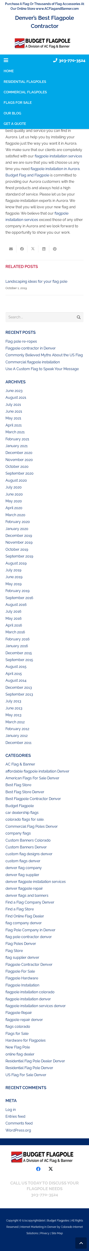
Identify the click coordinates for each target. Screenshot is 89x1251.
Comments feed (19, 1123)
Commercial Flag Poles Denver (31, 826)
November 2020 (19, 460)
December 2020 (18, 453)
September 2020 (19, 473)
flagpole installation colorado (30, 992)
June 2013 (13, 708)
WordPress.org (18, 1130)
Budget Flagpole (19, 806)
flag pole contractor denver (28, 937)
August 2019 (15, 563)
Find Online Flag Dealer (24, 916)
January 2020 (16, 529)
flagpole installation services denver (35, 1006)
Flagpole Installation (22, 985)
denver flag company (23, 868)
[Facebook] (38, 1169)
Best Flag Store (18, 785)
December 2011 (18, 743)
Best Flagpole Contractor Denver (33, 799)
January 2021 (16, 446)
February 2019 (17, 591)
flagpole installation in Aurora (55, 169)
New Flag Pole (17, 1047)
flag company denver (23, 923)
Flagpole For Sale (20, 971)
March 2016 (15, 632)
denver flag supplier (22, 875)
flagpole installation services (58, 156)
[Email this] (10, 249)
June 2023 (14, 391)
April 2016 (13, 625)
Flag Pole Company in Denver (30, 930)
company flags (18, 833)
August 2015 (15, 666)
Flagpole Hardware (21, 978)
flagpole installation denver (28, 999)
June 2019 (13, 577)
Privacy (45, 1233)
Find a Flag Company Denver (29, 902)
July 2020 (13, 487)
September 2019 (19, 556)
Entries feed (15, 1116)
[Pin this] (54, 249)
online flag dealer (19, 1054)
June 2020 (14, 494)
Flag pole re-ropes (21, 341)
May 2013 (13, 715)
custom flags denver (22, 861)
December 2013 (18, 687)
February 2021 (17, 439)
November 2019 (18, 542)
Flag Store (14, 951)
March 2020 (15, 515)
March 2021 (15, 432)
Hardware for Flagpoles (25, 1040)
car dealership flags (22, 812)
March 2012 (15, 722)
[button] (6, 60)
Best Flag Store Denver (24, 792)
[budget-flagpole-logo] (44, 43)
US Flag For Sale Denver (25, 1075)
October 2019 (16, 549)
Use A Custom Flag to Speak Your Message (42, 369)
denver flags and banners (26, 895)
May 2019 (13, 584)
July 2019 (13, 570)
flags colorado (17, 1026)
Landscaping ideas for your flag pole (36, 281)
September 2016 (19, 598)
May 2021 (13, 418)
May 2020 (13, 501)
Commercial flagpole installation (32, 362)
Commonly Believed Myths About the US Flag (44, 355)
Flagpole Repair (18, 1013)
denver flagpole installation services (35, 881)
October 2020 (17, 466)
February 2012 (17, 729)
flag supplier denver (22, 957)
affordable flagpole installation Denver (37, 771)
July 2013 (13, 701)
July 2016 (13, 611)
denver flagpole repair (24, 888)
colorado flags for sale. (24, 819)
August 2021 (15, 397)
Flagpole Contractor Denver (28, 964)
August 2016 (16, 604)
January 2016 (16, 646)
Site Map (57, 1233)
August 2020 (16, 480)
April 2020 (13, 508)
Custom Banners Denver (26, 847)
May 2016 (13, 618)
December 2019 (18, 535)
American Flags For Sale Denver (32, 778)
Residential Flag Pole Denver (29, 1068)
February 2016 (17, 639)
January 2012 (16, 735)
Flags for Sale (17, 1033)
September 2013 (19, 694)
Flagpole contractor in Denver (30, 348)
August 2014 (15, 680)
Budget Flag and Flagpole (27, 175)
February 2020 (17, 522)
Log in (10, 1109)
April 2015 (13, 673)
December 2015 (18, 653)
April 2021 (13, 425)
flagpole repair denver (24, 1020)
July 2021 (13, 404)
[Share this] (21, 249)
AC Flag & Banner (20, 764)
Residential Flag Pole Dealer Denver (35, 1061)
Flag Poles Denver (20, 943)
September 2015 (19, 660)
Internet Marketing (32, 1227)
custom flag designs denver (28, 854)
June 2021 (13, 411)
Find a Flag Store (19, 909)
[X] (50, 1169)
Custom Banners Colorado (28, 840)
